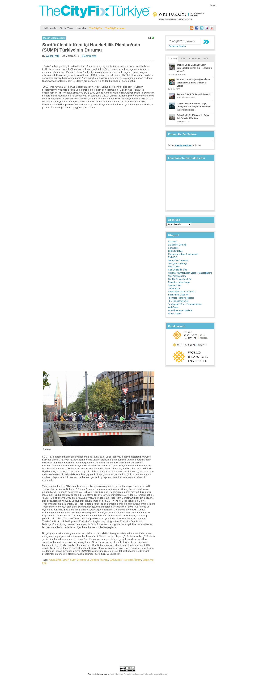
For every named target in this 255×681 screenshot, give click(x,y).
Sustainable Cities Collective (181, 291)
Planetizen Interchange (179, 282)
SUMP (66, 560)
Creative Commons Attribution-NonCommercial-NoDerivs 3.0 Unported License (138, 674)
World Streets (174, 313)
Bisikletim (172, 241)
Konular (81, 28)
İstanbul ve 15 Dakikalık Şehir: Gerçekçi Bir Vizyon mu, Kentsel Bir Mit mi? (194, 68)
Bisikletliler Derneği (177, 245)
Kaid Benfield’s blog (177, 270)
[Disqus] (98, 609)
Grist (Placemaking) (177, 263)
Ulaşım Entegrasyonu (54, 38)
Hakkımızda (49, 28)
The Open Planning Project (181, 298)
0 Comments (89, 55)
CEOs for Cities (175, 251)
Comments (194, 59)
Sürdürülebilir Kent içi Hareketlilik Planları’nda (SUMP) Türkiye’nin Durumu (91, 47)
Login (212, 5)
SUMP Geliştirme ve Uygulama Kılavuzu (89, 560)
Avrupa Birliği (55, 560)
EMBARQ (172, 257)
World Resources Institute (180, 310)
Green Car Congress (178, 260)
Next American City (177, 276)
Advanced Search (177, 46)
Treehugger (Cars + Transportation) (185, 304)
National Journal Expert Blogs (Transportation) (190, 273)
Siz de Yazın (67, 28)
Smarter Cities (174, 285)
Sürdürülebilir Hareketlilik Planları (125, 560)
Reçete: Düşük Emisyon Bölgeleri (193, 94)
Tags (205, 59)
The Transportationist (178, 301)
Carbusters (173, 248)
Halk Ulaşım (174, 266)
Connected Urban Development (183, 254)
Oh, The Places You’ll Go (180, 279)
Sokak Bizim (174, 288)
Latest (183, 59)
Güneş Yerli (52, 55)
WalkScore (173, 307)
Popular (172, 59)
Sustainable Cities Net (178, 295)
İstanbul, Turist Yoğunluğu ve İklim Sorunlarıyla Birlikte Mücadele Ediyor (193, 82)
